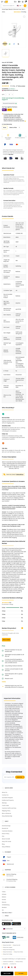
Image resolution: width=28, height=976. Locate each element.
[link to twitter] (18, 44)
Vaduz (4, 891)
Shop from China (18, 952)
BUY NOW (21, 973)
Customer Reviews (7, 831)
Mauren (4, 902)
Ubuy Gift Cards (6, 841)
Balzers (4, 897)
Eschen (4, 899)
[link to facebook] (14, 44)
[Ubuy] (6, 1)
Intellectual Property (8, 800)
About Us (4, 792)
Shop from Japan (7, 947)
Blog (3, 844)
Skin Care (24, 9)
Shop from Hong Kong (8, 949)
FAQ (3, 836)
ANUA (3, 12)
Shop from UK (16, 945)
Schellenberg (5, 905)
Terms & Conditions (8, 961)
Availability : (5, 88)
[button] (16, 2)
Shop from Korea (7, 952)
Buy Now (11, 154)
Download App (6, 825)
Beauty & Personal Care (15, 9)
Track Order (5, 805)
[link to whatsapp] (9, 44)
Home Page (5, 9)
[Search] (25, 5)
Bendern (4, 907)
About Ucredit (6, 839)
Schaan (4, 894)
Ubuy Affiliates (6, 847)
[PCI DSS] (5, 937)
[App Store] (6, 924)
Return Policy (5, 833)
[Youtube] (9, 967)
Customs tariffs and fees (9, 808)
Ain (3, 910)
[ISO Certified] (17, 937)
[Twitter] (12, 967)
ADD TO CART (7, 973)
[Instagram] (6, 967)
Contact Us (5, 795)
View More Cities (7, 912)
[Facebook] (3, 967)
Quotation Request (7, 797)
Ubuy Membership (7, 816)
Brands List (5, 828)
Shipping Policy (6, 811)
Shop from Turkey (7, 954)
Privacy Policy (19, 961)
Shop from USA (7, 945)
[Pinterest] (15, 967)
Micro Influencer (6, 813)
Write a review (6, 639)
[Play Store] (16, 924)
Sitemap (4, 803)
